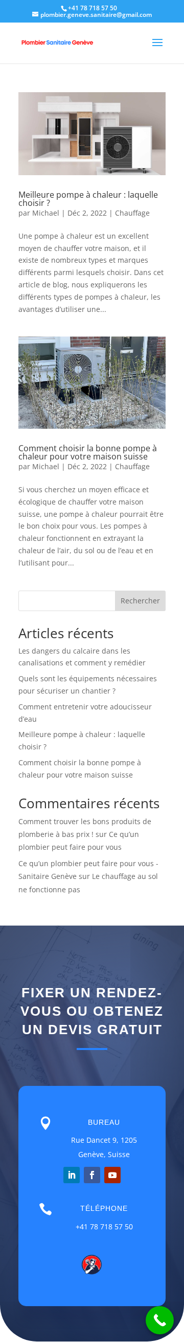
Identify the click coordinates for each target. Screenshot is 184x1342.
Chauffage (132, 213)
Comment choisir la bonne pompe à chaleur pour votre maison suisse (87, 452)
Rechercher (140, 600)
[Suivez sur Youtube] (112, 1175)
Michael (45, 213)
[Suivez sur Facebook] (92, 1175)
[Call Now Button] (160, 1320)
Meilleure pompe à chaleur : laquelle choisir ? (88, 198)
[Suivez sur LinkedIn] (71, 1175)
